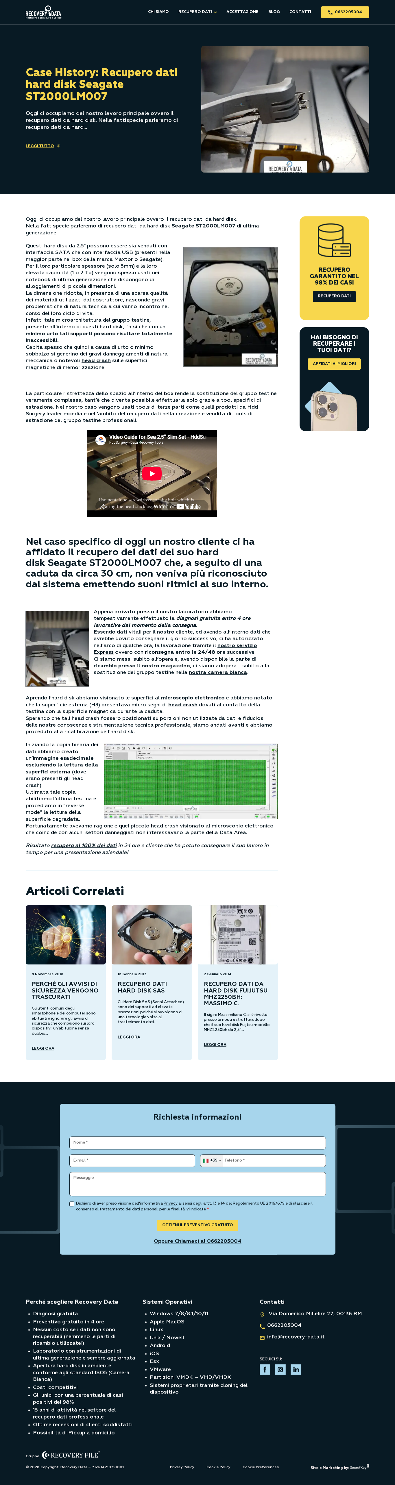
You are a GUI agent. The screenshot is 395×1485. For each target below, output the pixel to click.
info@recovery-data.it (296, 1337)
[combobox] (211, 1160)
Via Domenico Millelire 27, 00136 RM (314, 1313)
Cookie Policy (218, 1467)
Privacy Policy (182, 1467)
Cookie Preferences (261, 1467)
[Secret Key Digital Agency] (359, 1467)
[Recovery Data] (44, 12)
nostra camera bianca (218, 672)
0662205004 (284, 1325)
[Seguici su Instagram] (280, 1371)
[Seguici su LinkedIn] (296, 1371)
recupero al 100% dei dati (84, 845)
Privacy (171, 1204)
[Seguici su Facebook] (265, 1371)
